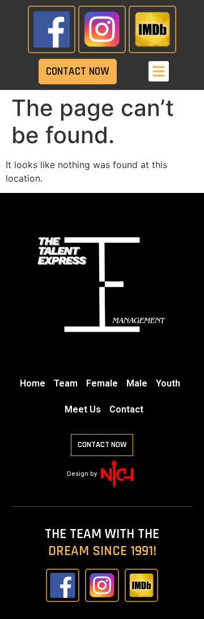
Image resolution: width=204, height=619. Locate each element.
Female (102, 383)
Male (136, 383)
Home (32, 383)
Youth (168, 383)
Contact (126, 409)
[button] (158, 71)
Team (66, 383)
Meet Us (83, 409)
